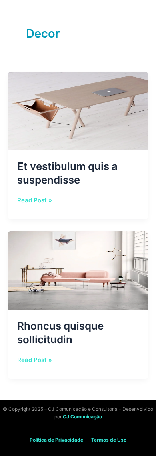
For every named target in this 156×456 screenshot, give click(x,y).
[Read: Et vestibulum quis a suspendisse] (78, 110)
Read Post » (34, 200)
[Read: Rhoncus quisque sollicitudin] (78, 270)
